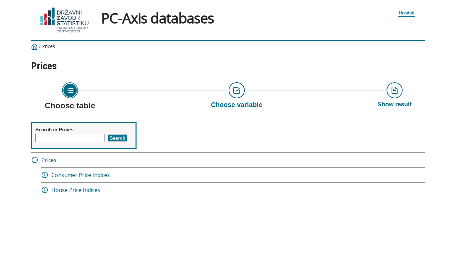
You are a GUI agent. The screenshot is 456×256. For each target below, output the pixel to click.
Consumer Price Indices (80, 175)
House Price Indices (75, 190)
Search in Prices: (55, 129)
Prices (48, 160)
